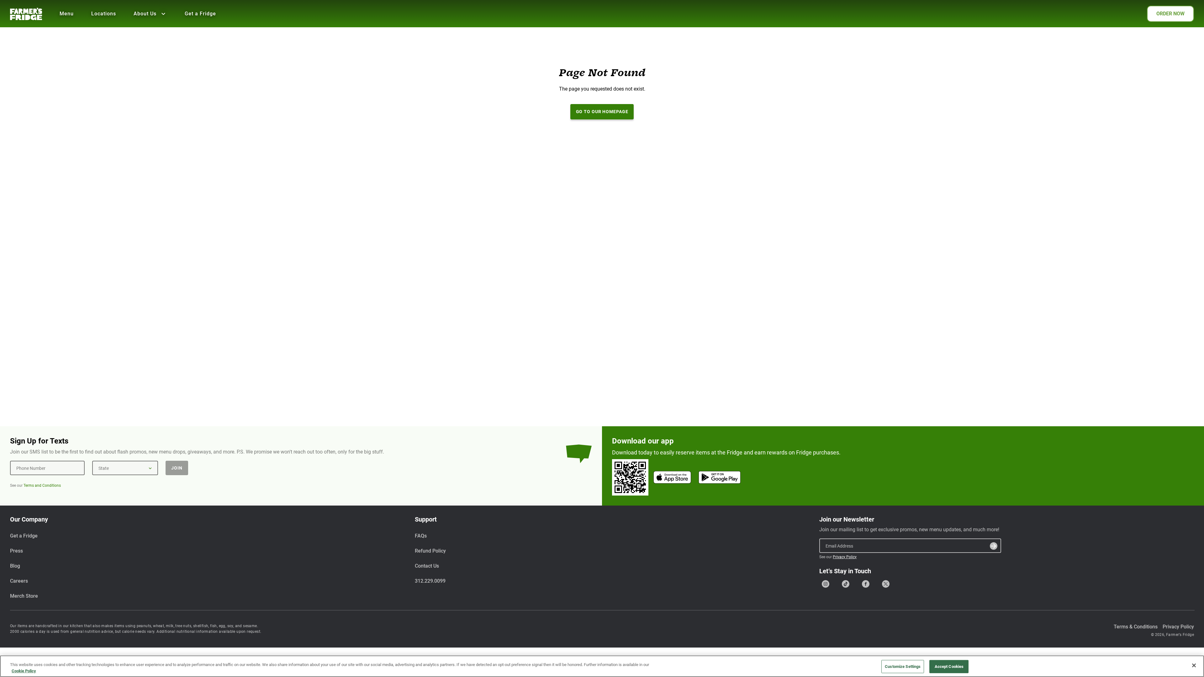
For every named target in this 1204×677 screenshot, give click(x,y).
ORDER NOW (1170, 14)
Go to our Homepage (602, 111)
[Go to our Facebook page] (865, 584)
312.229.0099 (430, 581)
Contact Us (427, 566)
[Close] (1194, 665)
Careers (19, 581)
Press (16, 551)
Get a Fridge (200, 14)
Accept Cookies (949, 666)
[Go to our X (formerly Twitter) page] (885, 584)
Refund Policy (430, 551)
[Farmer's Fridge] (26, 14)
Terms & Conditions (1136, 627)
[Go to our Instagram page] (825, 584)
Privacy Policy (845, 557)
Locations (103, 14)
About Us (145, 14)
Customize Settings (903, 666)
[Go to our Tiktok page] (845, 584)
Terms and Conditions (42, 485)
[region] (602, 666)
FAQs (421, 536)
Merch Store (24, 596)
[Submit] (993, 546)
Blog (15, 566)
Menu (67, 14)
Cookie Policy (24, 670)
